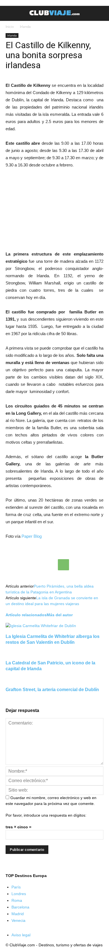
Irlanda (25, 26)
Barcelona (20, 907)
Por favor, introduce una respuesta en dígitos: (46, 815)
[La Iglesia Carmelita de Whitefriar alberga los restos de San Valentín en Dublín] (41, 625)
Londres (18, 893)
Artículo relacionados (26, 615)
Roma (16, 900)
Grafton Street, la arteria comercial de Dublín (52, 689)
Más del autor (60, 615)
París (16, 887)
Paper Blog (31, 536)
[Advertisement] (54, 210)
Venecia (18, 920)
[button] (101, 13)
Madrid (17, 914)
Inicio (10, 26)
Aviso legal (20, 935)
